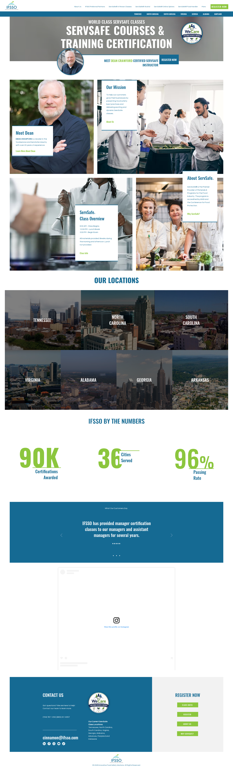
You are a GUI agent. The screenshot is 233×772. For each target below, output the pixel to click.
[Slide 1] (113, 555)
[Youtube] (58, 743)
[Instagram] (53, 743)
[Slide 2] (116, 555)
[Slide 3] (119, 555)
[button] (194, 14)
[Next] (171, 535)
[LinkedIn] (44, 743)
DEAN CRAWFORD (122, 60)
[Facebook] (49, 743)
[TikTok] (63, 743)
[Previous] (61, 535)
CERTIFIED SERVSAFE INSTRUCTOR (145, 62)
